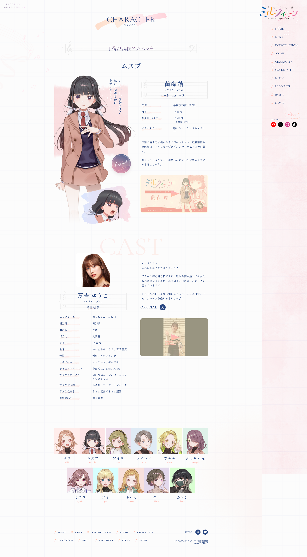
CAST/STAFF (283, 70)
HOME (279, 29)
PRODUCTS (282, 86)
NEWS (279, 37)
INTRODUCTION (286, 45)
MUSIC (279, 78)
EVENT (279, 94)
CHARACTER (283, 61)
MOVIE (279, 102)
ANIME (279, 53)
